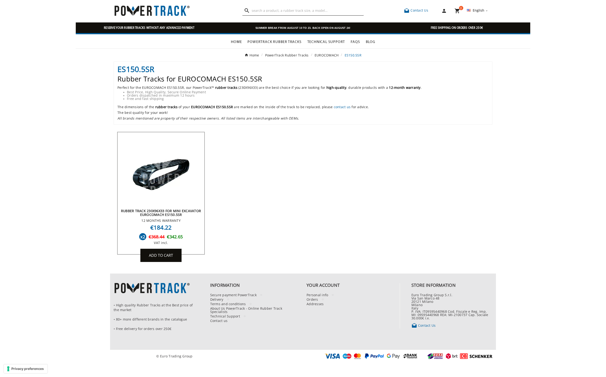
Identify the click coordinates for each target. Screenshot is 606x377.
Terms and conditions (228, 303)
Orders (312, 299)
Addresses (315, 303)
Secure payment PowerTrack (233, 294)
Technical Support (225, 316)
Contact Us (416, 10)
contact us (342, 106)
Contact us (219, 320)
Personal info (317, 294)
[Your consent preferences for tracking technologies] (26, 368)
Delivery (216, 299)
